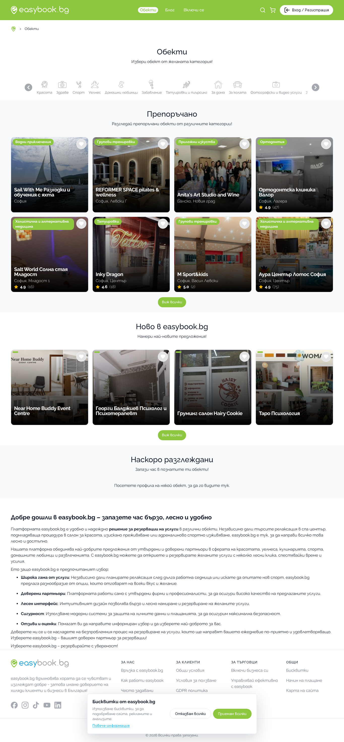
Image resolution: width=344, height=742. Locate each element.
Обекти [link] (32, 29)
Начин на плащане (304, 680)
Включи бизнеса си (249, 670)
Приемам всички (232, 714)
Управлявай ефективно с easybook (254, 683)
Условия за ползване (196, 680)
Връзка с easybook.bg (142, 670)
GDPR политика (192, 690)
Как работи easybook (142, 680)
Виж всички (172, 302)
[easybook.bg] (40, 10)
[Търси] (263, 10)
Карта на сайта (302, 690)
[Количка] (273, 10)
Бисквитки (297, 670)
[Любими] (81, 144)
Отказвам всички (190, 714)
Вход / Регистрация (310, 10)
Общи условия (190, 670)
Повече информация (111, 726)
